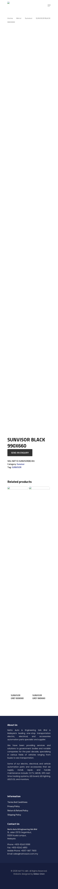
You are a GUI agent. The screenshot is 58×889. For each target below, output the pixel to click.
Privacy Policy (13, 806)
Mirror (18, 18)
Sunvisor (28, 18)
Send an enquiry (20, 452)
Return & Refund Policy (17, 810)
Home (10, 18)
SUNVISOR (16, 467)
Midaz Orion (39, 874)
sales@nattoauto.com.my (25, 853)
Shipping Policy (14, 814)
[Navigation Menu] (49, 5)
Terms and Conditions (17, 802)
